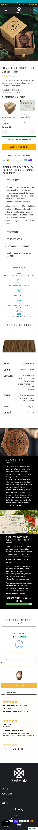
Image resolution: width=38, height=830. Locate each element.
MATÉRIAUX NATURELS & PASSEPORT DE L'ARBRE (19, 254)
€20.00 (6, 123)
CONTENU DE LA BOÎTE (14, 239)
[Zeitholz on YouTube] (18, 810)
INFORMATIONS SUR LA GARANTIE (18, 246)
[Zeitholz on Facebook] (15, 810)
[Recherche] (30, 10)
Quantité (6, 127)
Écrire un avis (19, 685)
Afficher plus (18, 749)
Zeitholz (21, 816)
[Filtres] (3, 692)
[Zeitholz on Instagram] (22, 810)
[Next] (35, 40)
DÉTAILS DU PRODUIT (14, 180)
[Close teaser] (11, 819)
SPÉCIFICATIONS (12, 232)
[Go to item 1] (19, 675)
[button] (19, 652)
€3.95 (23, 122)
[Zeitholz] (19, 10)
